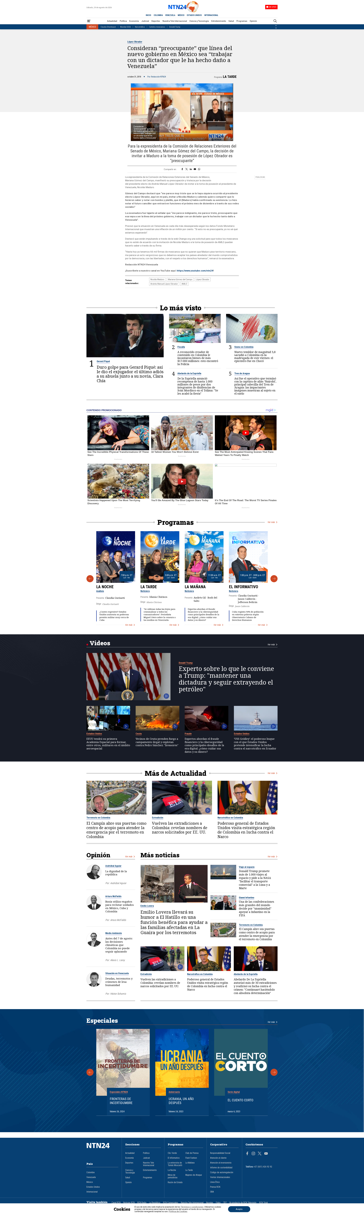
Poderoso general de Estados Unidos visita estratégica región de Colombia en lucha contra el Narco (246, 830)
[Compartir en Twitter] (186, 169)
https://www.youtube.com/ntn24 (195, 270)
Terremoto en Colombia (98, 817)
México (89, 1182)
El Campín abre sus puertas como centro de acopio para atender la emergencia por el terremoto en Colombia (116, 830)
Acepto (239, 1209)
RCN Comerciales (170, 1202)
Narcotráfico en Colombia (230, 817)
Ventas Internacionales (220, 1177)
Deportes (155, 21)
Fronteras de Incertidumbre (121, 1101)
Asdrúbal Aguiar (113, 865)
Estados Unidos (94, 733)
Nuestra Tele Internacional (175, 21)
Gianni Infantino (246, 897)
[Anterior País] (276, 25)
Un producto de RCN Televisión (242, 1202)
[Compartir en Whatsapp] (199, 169)
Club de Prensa (191, 1153)
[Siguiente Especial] (274, 1072)
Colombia (90, 1172)
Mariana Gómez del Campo (180, 279)
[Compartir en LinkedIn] (191, 169)
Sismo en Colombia (243, 346)
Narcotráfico (140, 27)
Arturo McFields (113, 896)
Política (123, 21)
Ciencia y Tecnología (199, 21)
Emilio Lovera (147, 905)
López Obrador (134, 41)
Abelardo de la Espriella (189, 373)
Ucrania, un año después (181, 1101)
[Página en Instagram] (253, 1154)
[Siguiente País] (276, 28)
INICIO (148, 15)
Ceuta (139, 733)
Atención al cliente (218, 1158)
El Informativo (243, 586)
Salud (231, 21)
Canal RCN (116, 1202)
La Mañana (195, 586)
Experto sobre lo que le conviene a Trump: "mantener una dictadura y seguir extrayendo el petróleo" (226, 679)
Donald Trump (174, 27)
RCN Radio (141, 1202)
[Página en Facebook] (247, 1154)
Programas (241, 21)
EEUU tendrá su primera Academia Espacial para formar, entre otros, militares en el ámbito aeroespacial (108, 743)
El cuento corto (240, 1100)
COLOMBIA (158, 15)
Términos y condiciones (192, 1207)
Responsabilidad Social (220, 1153)
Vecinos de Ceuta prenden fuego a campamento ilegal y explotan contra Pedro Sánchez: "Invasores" (157, 742)
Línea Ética (215, 1182)
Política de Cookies (178, 1211)
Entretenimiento (218, 21)
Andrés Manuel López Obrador (164, 284)
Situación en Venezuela (117, 973)
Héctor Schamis (118, 993)
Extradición (157, 817)
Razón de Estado (175, 1182)
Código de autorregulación (221, 1172)
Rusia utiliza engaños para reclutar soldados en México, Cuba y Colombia (119, 906)
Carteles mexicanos (157, 27)
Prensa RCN (215, 1187)
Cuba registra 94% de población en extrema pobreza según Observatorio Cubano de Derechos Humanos (248, 615)
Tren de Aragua (242, 373)
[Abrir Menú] (88, 21)
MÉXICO (181, 15)
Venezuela (91, 1177)
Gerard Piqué (103, 361)
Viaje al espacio (247, 867)
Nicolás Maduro (157, 279)
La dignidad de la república (116, 873)
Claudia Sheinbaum (108, 27)
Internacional (92, 1192)
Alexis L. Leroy (117, 960)
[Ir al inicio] (102, 1150)
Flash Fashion (191, 1158)
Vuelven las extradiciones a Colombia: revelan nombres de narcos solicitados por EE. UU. (179, 828)
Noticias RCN (129, 1202)
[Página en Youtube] (266, 1154)
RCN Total (263, 1202)
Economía (134, 21)
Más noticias (159, 855)
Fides (218, 1202)
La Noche (105, 586)
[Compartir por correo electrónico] (195, 169)
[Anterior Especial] (90, 1072)
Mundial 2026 (125, 27)
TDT (225, 1202)
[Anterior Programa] (90, 578)
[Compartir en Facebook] (182, 169)
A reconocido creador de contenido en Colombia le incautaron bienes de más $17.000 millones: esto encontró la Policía (197, 358)
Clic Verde (172, 1153)
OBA (212, 1192)
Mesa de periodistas (172, 1176)
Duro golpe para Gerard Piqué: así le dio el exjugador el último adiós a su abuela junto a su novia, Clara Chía (130, 374)
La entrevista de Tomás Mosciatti (175, 1164)
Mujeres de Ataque (193, 1175)
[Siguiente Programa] (274, 578)
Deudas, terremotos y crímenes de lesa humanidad (119, 982)
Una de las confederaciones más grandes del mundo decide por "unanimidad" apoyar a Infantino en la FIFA (256, 908)
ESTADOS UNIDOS (194, 15)
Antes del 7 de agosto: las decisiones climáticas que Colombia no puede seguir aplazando (119, 945)
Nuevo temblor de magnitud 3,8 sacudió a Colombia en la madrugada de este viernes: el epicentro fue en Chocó (255, 356)
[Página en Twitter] (259, 1154)
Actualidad (112, 21)
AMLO (184, 284)
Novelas (209, 1202)
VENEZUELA (170, 15)
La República (154, 1202)
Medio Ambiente (113, 933)
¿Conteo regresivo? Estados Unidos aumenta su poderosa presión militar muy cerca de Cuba (114, 615)
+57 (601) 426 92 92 (263, 1166)
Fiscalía (181, 346)
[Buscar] (275, 21)
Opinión (253, 21)
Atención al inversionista (220, 1162)
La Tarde (230, 77)
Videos (100, 643)
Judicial (145, 21)
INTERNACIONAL (211, 15)
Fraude (188, 733)
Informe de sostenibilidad (221, 1167)
